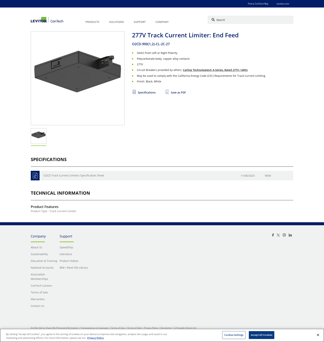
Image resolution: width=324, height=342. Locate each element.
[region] (162, 335)
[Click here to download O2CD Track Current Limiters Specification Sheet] (35, 175)
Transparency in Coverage (94, 327)
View (268, 175)
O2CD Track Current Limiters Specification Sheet (74, 175)
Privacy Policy (151, 327)
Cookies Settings (233, 335)
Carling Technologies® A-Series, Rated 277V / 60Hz (215, 70)
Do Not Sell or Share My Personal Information (54, 327)
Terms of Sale (134, 327)
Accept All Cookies (261, 335)
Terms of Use (118, 327)
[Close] (318, 335)
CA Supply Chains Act (185, 327)
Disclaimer (166, 327)
